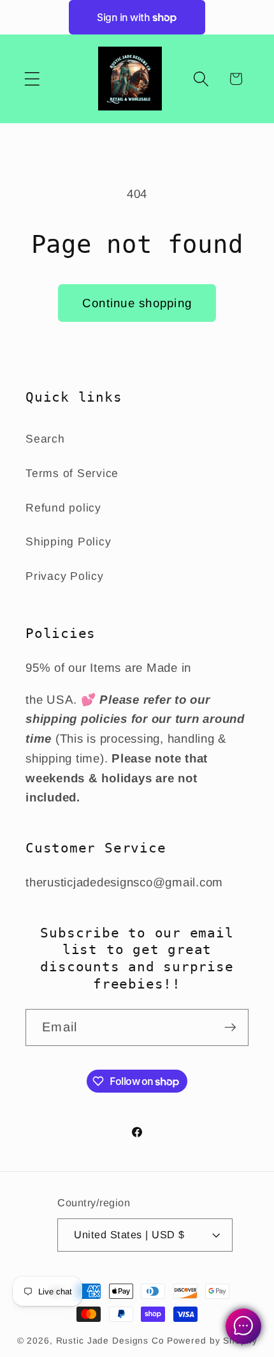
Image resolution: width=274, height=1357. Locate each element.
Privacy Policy (64, 576)
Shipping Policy (68, 541)
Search (45, 438)
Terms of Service (72, 473)
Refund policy (63, 507)
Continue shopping (137, 303)
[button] (32, 78)
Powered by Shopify (212, 1341)
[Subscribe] (230, 1027)
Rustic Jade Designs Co (110, 1341)
